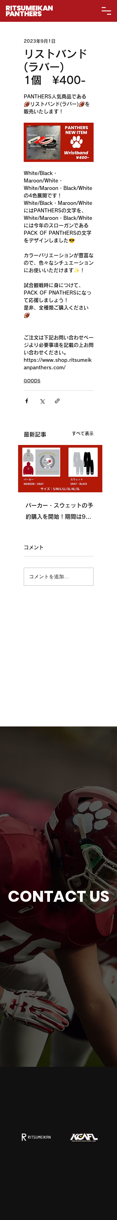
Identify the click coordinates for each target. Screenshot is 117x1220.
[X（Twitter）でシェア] (42, 401)
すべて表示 (83, 433)
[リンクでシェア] (57, 401)
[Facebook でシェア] (27, 401)
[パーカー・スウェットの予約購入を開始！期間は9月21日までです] (60, 468)
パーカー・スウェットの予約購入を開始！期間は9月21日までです (59, 512)
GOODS (32, 381)
